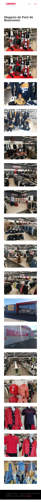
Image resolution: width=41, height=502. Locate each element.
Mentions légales (25, 496)
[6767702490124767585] (20, 105)
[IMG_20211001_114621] (20, 321)
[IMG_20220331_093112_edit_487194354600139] (20, 483)
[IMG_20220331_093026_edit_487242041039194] (20, 429)
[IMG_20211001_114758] (20, 375)
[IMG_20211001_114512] (20, 240)
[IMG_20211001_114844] (20, 402)
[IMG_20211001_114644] (20, 348)
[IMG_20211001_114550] (20, 294)
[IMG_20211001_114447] (20, 186)
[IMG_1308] (20, 51)
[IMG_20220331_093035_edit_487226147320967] (20, 456)
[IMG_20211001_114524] (20, 267)
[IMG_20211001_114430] (20, 159)
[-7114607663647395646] (20, 132)
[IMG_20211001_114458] (20, 213)
